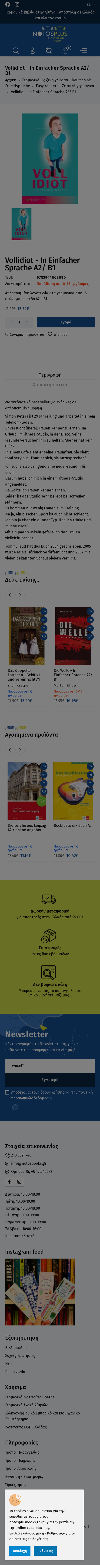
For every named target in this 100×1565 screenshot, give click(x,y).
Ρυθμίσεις (45, 1551)
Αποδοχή (20, 1551)
